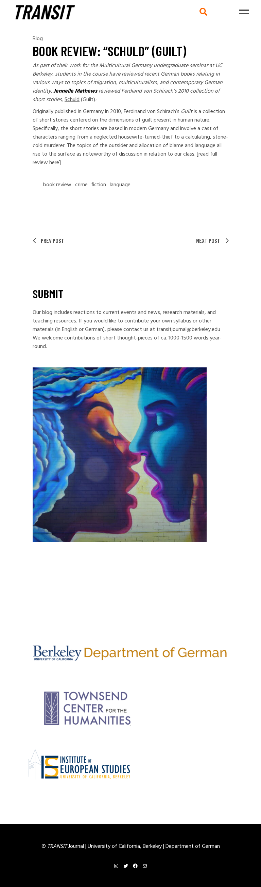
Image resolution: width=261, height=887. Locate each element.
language (120, 185)
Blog (38, 38)
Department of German (193, 846)
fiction (98, 185)
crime (81, 185)
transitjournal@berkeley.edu (188, 329)
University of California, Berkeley (125, 846)
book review (57, 185)
